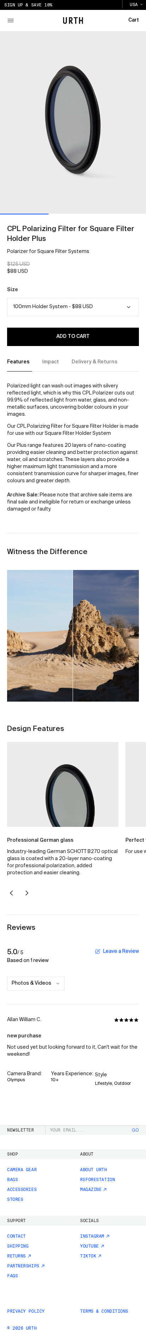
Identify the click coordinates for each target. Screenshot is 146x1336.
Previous (11, 894)
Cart (133, 20)
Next (27, 893)
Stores (15, 1199)
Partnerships (23, 1266)
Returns (16, 1256)
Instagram (92, 1236)
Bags (12, 1179)
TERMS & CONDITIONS (104, 1311)
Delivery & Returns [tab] (94, 361)
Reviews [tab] (21, 928)
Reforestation (97, 1179)
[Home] (73, 20)
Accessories (21, 1189)
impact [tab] (50, 361)
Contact (16, 1236)
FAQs (12, 1276)
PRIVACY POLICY (26, 1311)
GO (135, 1130)
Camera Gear (21, 1170)
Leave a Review (121, 951)
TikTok (88, 1256)
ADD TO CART (73, 336)
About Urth (93, 1170)
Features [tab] (18, 361)
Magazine (90, 1189)
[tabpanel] (73, 448)
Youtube (89, 1246)
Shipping (17, 1246)
